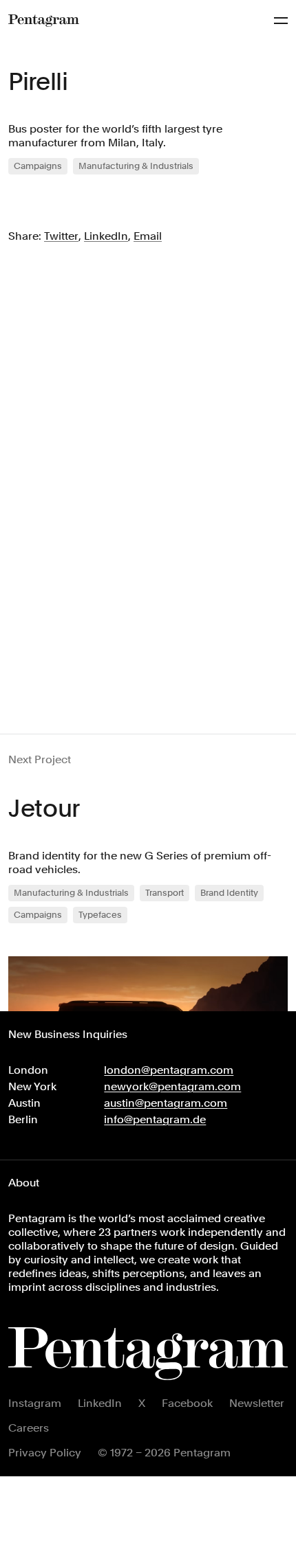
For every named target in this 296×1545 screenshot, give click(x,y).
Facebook (187, 1403)
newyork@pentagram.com (172, 1086)
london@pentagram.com (168, 1069)
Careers (28, 1427)
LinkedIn (100, 1403)
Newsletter (256, 1403)
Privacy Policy (44, 1452)
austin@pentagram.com (165, 1102)
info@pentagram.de (155, 1119)
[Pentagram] (43, 20)
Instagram (34, 1403)
